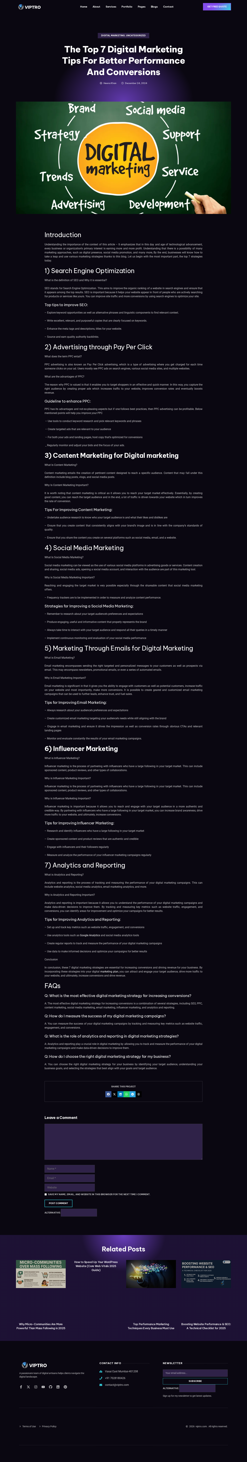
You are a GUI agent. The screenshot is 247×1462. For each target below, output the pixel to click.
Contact (168, 6)
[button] (108, 1094)
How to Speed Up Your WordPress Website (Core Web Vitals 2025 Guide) (96, 1266)
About (96, 6)
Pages (142, 6)
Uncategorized (136, 35)
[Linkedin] (58, 1387)
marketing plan (109, 971)
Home (83, 6)
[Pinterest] (65, 1387)
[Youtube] (43, 1387)
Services (111, 6)
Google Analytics (90, 935)
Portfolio (126, 6)
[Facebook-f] (21, 1387)
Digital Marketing (113, 35)
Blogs (154, 6)
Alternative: (53, 1212)
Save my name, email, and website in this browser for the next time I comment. (99, 1194)
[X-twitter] (28, 1387)
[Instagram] (35, 1387)
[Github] (50, 1387)
